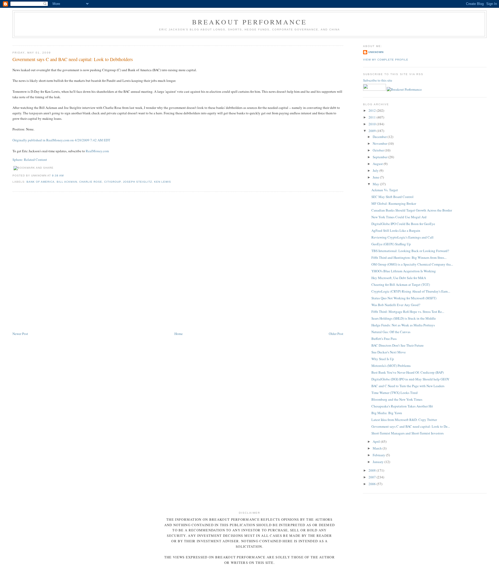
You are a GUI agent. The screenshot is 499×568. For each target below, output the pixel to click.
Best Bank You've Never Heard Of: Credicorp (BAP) (407, 372)
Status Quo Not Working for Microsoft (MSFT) (403, 298)
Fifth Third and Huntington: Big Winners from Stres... (409, 257)
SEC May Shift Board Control (392, 196)
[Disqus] (177, 262)
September (380, 157)
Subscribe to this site (378, 80)
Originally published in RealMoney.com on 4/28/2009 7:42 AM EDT (61, 140)
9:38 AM (58, 175)
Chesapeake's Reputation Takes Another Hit (402, 406)
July (376, 170)
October (379, 150)
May (376, 184)
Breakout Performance (249, 21)
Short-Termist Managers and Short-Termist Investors (407, 433)
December (380, 136)
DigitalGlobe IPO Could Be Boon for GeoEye (403, 223)
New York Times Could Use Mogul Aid (398, 217)
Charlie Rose (90, 181)
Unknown (376, 52)
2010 (373, 124)
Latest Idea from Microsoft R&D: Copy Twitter (404, 419)
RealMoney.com (97, 151)
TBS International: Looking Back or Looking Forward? (410, 250)
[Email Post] (65, 175)
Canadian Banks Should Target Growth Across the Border (411, 210)
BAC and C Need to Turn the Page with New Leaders (407, 386)
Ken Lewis (162, 181)
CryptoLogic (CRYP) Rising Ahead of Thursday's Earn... (410, 291)
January (378, 461)
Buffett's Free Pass (384, 338)
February (379, 455)
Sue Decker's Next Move (388, 352)
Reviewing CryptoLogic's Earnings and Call (402, 237)
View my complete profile (385, 59)
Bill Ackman (67, 181)
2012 (373, 110)
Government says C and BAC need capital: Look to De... (410, 426)
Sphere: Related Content (29, 159)
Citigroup (112, 181)
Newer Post (20, 333)
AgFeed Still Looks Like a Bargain (395, 230)
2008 (373, 470)
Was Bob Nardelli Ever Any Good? (395, 304)
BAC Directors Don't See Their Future (397, 345)
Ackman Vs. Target (384, 190)
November (380, 143)
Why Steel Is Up (382, 358)
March (378, 448)
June (376, 177)
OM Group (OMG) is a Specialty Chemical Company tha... (412, 264)
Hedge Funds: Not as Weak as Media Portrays (403, 325)
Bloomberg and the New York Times (396, 399)
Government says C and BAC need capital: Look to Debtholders (72, 59)
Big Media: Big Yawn (386, 413)
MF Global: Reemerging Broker (393, 203)
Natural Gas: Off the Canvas (390, 331)
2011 (373, 117)
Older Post (336, 333)
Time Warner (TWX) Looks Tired (394, 392)
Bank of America (41, 181)
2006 (373, 483)
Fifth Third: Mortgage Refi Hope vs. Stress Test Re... (407, 311)
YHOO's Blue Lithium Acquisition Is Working (403, 271)
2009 (373, 130)
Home (178, 333)
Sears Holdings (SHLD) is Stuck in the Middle (403, 318)
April (377, 441)
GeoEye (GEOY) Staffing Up (391, 244)
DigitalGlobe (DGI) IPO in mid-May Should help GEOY (410, 379)
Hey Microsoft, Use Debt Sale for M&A (398, 277)
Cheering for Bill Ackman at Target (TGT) (400, 284)
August (378, 163)
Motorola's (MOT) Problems (391, 365)
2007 (373, 477)
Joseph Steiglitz (137, 181)
